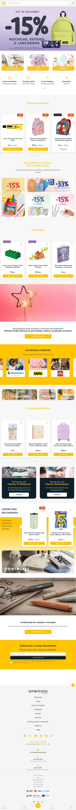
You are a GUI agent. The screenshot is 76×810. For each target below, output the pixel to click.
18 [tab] (62, 381)
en (38, 802)
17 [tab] (59, 381)
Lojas (38, 701)
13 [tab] (48, 381)
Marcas (38, 713)
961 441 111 (38, 768)
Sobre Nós (38, 697)
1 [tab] (31, 73)
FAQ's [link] (38, 777)
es (42, 802)
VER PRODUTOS (38, 336)
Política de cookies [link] (38, 782)
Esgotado (12, 149)
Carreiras (38, 717)
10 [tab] (39, 381)
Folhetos (38, 726)
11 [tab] (42, 381)
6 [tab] (45, 73)
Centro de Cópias (38, 705)
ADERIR (19, 494)
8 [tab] (46, 156)
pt (34, 802)
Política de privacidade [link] (38, 779)
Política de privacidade (24, 662)
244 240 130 (38, 759)
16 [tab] (56, 381)
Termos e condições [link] (38, 775)
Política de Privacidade (36, 660)
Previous (4, 29)
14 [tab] (50, 381)
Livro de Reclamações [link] (38, 784)
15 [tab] (53, 381)
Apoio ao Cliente (38, 742)
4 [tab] (39, 73)
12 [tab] (45, 381)
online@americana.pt (38, 752)
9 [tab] (49, 156)
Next (72, 29)
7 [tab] (43, 156)
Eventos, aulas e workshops (38, 722)
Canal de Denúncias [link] (38, 786)
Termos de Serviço (47, 660)
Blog (38, 730)
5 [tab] (42, 73)
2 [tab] (34, 73)
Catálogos (38, 709)
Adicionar (65, 149)
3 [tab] (37, 73)
